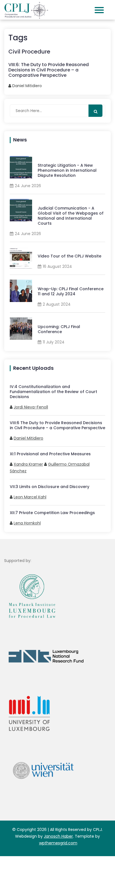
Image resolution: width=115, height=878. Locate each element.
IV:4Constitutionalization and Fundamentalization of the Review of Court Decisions (53, 391)
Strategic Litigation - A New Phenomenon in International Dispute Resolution (67, 170)
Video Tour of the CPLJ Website (69, 256)
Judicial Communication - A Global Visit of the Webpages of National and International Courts (71, 216)
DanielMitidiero (27, 86)
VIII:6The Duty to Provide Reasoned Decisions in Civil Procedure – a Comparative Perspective (57, 425)
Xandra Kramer (28, 464)
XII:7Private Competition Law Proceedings (52, 512)
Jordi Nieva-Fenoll (31, 407)
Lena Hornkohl (27, 523)
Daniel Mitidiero (28, 438)
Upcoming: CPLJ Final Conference (59, 329)
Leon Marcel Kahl (30, 497)
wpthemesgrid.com (58, 843)
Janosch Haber (58, 836)
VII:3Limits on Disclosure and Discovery (49, 486)
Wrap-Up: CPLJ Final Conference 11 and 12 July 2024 (71, 291)
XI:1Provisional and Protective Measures (50, 453)
